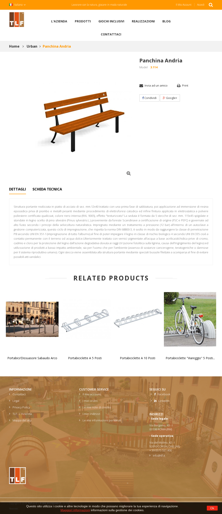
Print (185, 85)
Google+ (171, 98)
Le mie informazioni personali (102, 420)
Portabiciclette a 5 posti (85, 358)
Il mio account (183, 4)
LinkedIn (163, 401)
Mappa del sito (22, 420)
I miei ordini (90, 401)
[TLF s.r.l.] (16, 19)
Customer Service (94, 389)
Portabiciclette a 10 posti (137, 358)
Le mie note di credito (97, 407)
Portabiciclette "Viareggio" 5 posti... (190, 358)
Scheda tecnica (47, 189)
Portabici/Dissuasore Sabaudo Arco (32, 358)
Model (143, 67)
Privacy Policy (21, 407)
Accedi (200, 4)
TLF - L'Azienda (22, 414)
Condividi (150, 98)
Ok (212, 508)
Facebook (163, 394)
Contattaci (19, 394)
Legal (16, 401)
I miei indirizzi (91, 414)
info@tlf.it (159, 455)
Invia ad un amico (156, 85)
